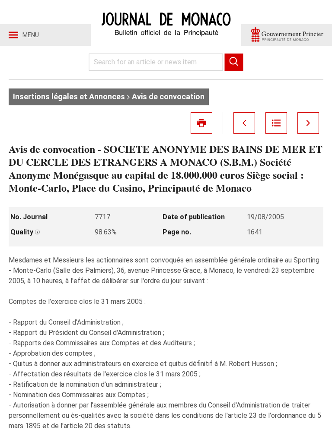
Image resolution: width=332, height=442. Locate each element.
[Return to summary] (276, 123)
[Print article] (201, 123)
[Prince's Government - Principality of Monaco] (286, 35)
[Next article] (308, 123)
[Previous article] (244, 123)
